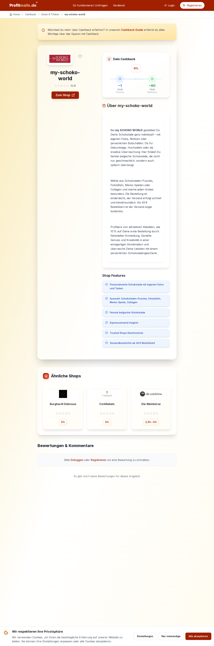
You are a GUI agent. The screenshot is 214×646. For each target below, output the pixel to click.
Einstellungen (145, 636)
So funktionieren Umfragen (90, 5)
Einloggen (77, 460)
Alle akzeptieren (198, 636)
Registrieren (194, 5)
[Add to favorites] (80, 56)
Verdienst (119, 5)
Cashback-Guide (132, 29)
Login (171, 5)
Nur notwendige (171, 636)
